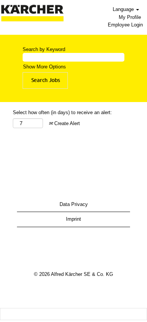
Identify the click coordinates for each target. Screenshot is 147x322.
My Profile (130, 17)
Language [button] (124, 9)
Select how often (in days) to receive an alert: (62, 112)
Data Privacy (74, 204)
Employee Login (125, 25)
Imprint (73, 219)
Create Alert (66, 123)
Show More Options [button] (44, 67)
